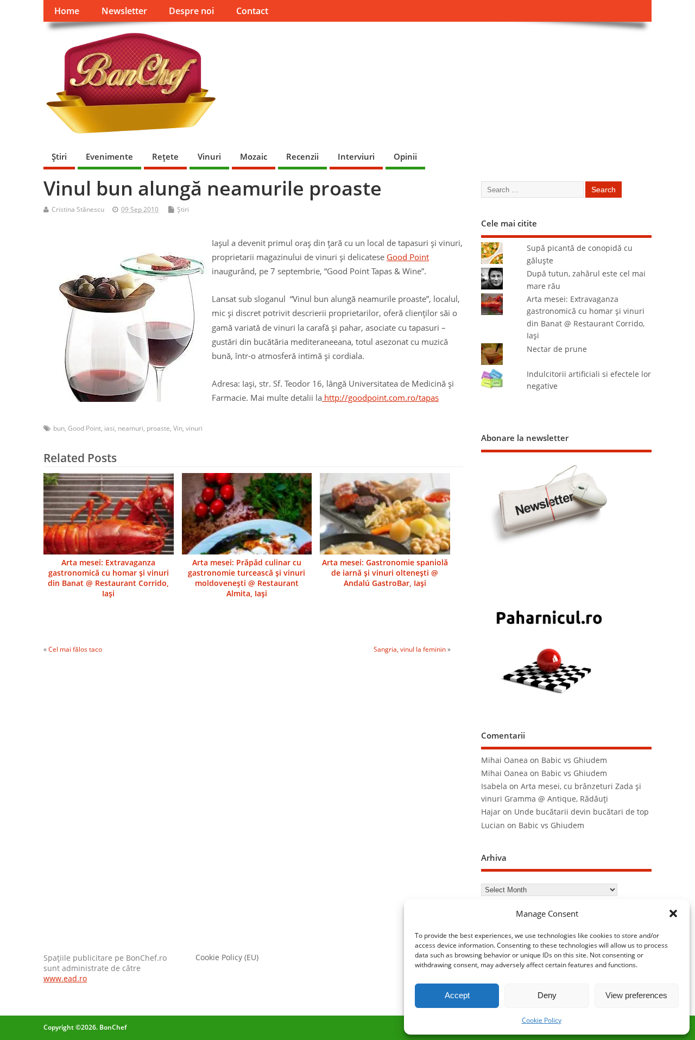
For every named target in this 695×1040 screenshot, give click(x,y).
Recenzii (302, 156)
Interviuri (356, 156)
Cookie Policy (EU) (226, 957)
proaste (158, 428)
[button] (673, 913)
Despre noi (191, 11)
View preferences (636, 995)
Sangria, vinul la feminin (410, 649)
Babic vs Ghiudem (574, 760)
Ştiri (59, 156)
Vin (177, 428)
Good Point (408, 256)
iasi (109, 428)
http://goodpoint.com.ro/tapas (381, 397)
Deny (547, 995)
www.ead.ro (65, 979)
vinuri (194, 428)
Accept (457, 995)
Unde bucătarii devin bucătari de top (581, 812)
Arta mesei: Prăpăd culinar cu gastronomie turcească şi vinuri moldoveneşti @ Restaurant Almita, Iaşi (246, 578)
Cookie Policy (541, 1020)
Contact (252, 11)
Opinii (405, 156)
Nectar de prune (557, 349)
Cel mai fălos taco (75, 649)
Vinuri (209, 156)
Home (66, 11)
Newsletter (124, 11)
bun (59, 428)
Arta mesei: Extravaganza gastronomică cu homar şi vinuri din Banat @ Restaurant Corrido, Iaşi (108, 578)
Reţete (165, 156)
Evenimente (109, 156)
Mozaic (253, 156)
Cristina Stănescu (78, 209)
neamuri (130, 428)
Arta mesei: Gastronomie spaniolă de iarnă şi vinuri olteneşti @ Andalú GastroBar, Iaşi (385, 573)
